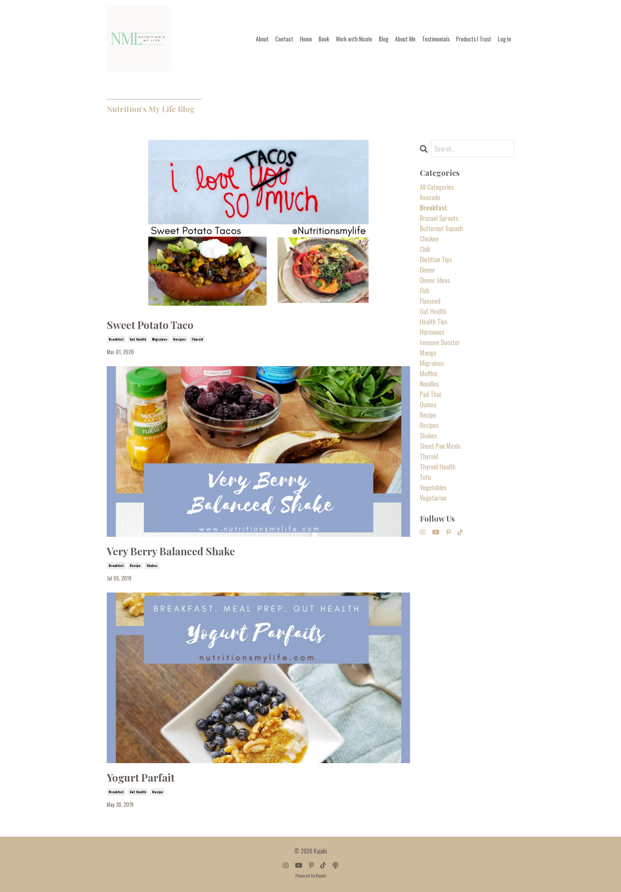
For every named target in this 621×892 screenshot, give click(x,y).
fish (424, 290)
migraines (159, 339)
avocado (430, 197)
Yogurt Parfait (141, 777)
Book (324, 39)
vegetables (433, 487)
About (262, 39)
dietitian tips (436, 259)
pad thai (430, 394)
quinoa (428, 404)
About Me (405, 39)
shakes (152, 565)
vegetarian (433, 497)
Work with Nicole (354, 39)
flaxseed (430, 301)
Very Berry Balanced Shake (171, 551)
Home (306, 39)
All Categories (437, 187)
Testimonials (436, 39)
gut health (138, 339)
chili (425, 249)
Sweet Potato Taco (150, 325)
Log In (504, 39)
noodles (429, 384)
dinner (427, 270)
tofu (425, 477)
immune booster (440, 342)
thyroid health (437, 466)
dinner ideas (435, 280)
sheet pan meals (440, 446)
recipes (179, 339)
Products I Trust (473, 39)
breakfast (116, 339)
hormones (432, 332)
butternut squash (441, 228)
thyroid (197, 339)
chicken (429, 238)
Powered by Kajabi (310, 875)
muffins (429, 373)
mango (428, 352)
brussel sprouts (439, 218)
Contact (284, 39)
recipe (135, 565)
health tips (433, 321)
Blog (383, 39)
